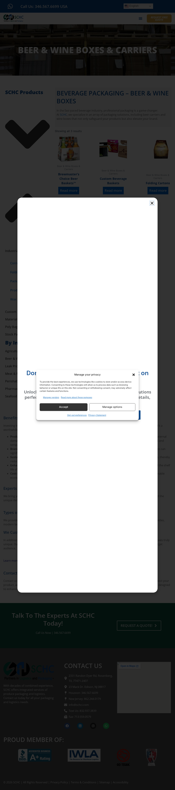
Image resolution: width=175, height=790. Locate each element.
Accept (63, 407)
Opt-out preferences (77, 415)
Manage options (112, 407)
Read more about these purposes (76, 397)
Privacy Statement (97, 415)
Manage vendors (51, 397)
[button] (133, 375)
